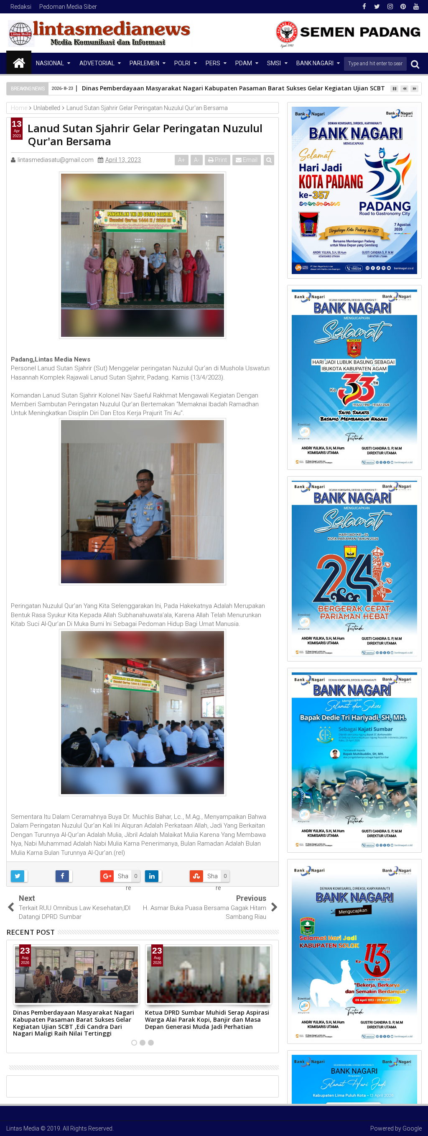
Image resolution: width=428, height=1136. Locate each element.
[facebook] (364, 6)
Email (249, 159)
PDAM (243, 63)
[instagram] (390, 6)
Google (412, 1128)
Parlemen (144, 63)
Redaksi (20, 6)
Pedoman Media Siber (68, 6)
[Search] (415, 64)
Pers (213, 63)
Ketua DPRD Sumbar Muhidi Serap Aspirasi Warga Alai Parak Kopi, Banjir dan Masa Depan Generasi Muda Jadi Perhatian (207, 1019)
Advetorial (97, 63)
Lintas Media (22, 1128)
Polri (182, 63)
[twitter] (377, 6)
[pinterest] (403, 6)
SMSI (274, 63)
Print (220, 159)
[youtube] (416, 6)
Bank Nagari (315, 63)
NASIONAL (50, 63)
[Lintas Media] (18, 62)
